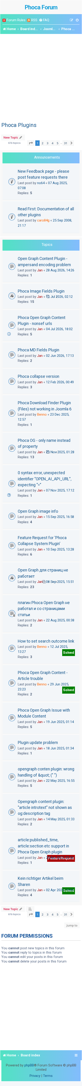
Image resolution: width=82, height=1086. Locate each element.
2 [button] (42, 143)
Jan (40, 270)
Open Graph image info (38, 511)
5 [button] (57, 143)
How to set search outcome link (46, 641)
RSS (34, 20)
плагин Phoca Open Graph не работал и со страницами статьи (44, 608)
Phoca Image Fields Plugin (41, 291)
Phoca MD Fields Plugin (38, 350)
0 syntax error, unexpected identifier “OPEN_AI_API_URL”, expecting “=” (44, 479)
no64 (41, 183)
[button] (30, 143)
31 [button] (65, 143)
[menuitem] (44, 20)
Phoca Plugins (18, 125)
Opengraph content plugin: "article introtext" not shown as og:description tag (45, 807)
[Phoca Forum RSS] (28, 20)
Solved (68, 653)
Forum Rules (16, 20)
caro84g (43, 220)
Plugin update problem (38, 742)
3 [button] (47, 143)
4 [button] (52, 143)
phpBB (29, 1065)
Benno (42, 414)
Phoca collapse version (38, 376)
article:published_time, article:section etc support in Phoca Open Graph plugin (43, 846)
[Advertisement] (41, 77)
